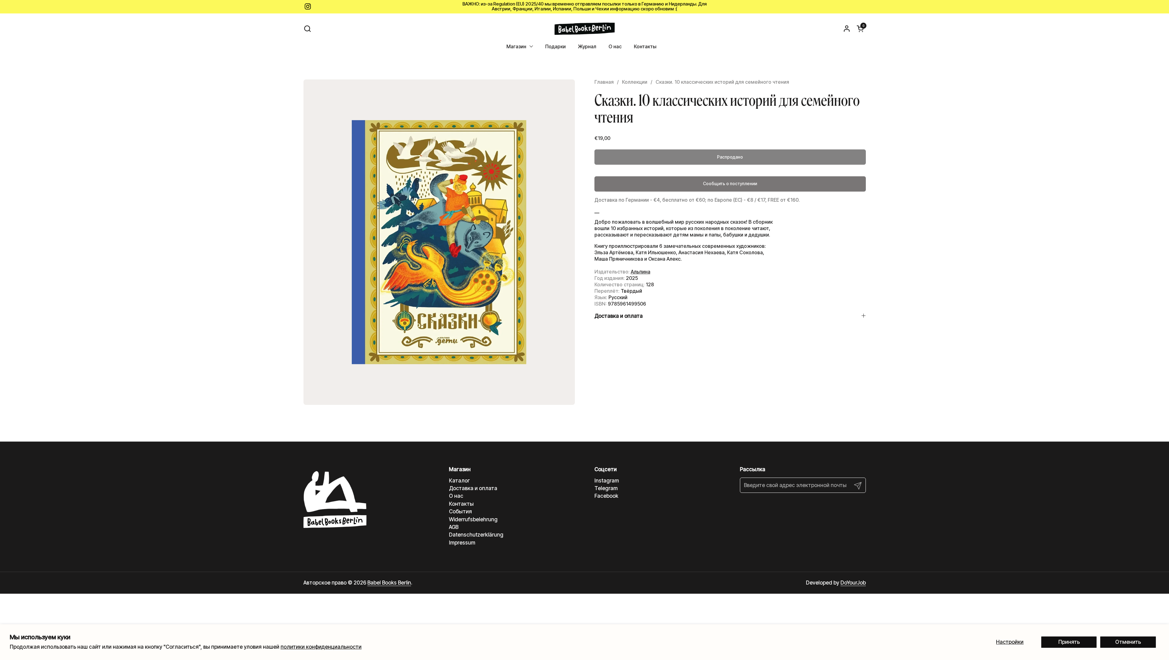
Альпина (640, 272)
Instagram (606, 481)
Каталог (459, 481)
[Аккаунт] (847, 28)
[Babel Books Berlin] (584, 29)
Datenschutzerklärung (476, 535)
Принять (1069, 642)
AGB (453, 527)
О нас (456, 496)
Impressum (462, 543)
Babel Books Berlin (389, 583)
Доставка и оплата (473, 488)
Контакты (461, 504)
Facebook (606, 496)
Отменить (1128, 642)
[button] (307, 28)
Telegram (606, 488)
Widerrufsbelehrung (473, 519)
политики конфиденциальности (321, 647)
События (460, 511)
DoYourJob (853, 583)
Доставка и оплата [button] (618, 316)
